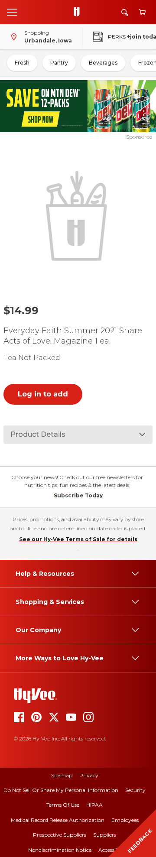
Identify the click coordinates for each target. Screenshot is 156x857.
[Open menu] (12, 11)
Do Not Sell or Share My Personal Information (60, 790)
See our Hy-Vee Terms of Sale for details (78, 539)
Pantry (59, 62)
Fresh (22, 62)
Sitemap (61, 775)
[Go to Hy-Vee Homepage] (79, 12)
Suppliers (104, 834)
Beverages (103, 62)
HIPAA (94, 805)
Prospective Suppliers (59, 834)
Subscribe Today (78, 495)
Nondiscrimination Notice (59, 850)
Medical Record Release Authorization (57, 820)
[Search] (125, 12)
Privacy (88, 775)
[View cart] (142, 12)
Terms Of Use (62, 805)
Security (135, 790)
